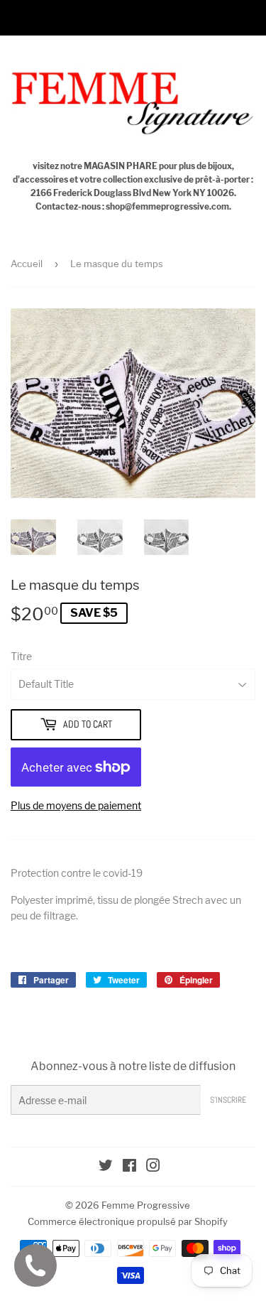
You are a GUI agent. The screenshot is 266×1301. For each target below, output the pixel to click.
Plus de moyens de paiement (76, 805)
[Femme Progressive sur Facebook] (129, 1167)
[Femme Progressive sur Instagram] (153, 1167)
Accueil (27, 263)
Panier (239, 17)
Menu (41, 17)
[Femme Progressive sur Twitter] (106, 1167)
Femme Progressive (145, 1205)
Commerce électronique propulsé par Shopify (128, 1221)
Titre (21, 656)
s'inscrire (228, 1100)
